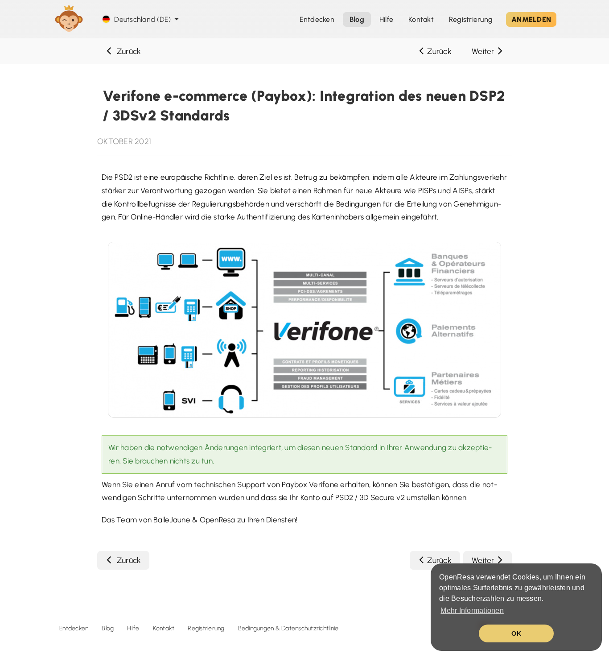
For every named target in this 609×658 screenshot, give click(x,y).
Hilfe (386, 19)
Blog (108, 628)
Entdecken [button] (317, 19)
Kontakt (164, 628)
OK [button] (516, 633)
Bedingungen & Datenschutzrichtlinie (288, 628)
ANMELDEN (531, 19)
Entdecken (73, 628)
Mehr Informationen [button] (472, 610)
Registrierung (471, 19)
